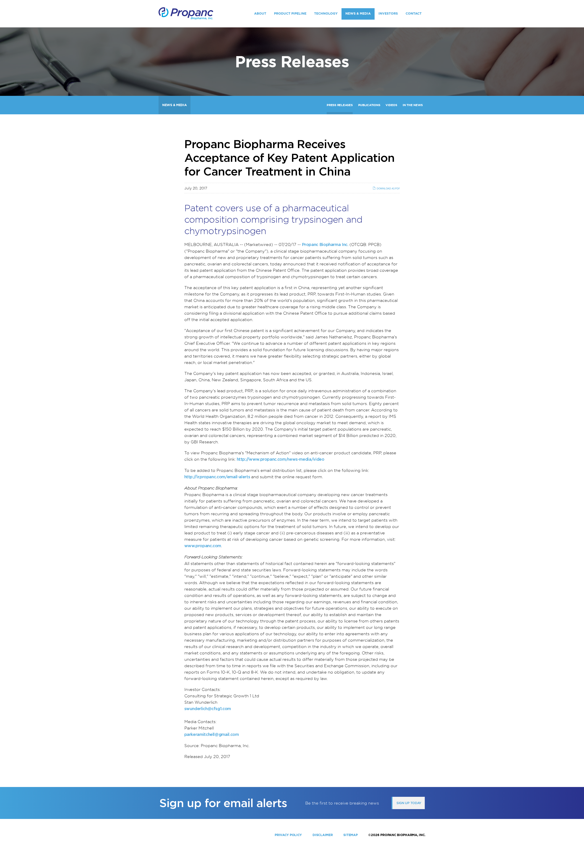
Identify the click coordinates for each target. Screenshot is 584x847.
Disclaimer (323, 835)
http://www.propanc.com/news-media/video (280, 459)
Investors (388, 13)
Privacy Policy (288, 835)
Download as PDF (388, 188)
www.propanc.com (202, 545)
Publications (369, 105)
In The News (413, 105)
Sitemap (350, 835)
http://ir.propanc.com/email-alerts (217, 476)
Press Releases (339, 105)
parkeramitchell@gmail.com (211, 734)
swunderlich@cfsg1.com (207, 708)
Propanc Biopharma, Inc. (402, 835)
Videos (391, 105)
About (260, 13)
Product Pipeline (290, 13)
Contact (414, 13)
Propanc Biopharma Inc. (325, 244)
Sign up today (408, 803)
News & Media (358, 13)
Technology (326, 13)
